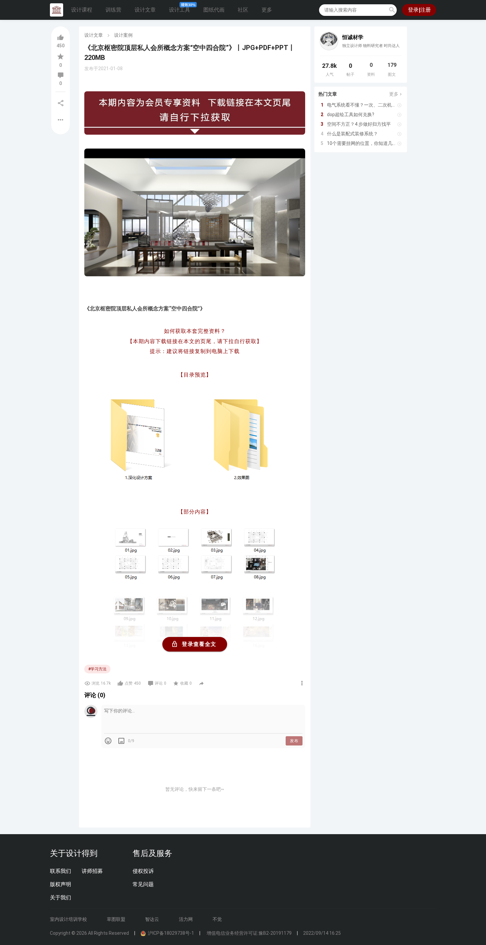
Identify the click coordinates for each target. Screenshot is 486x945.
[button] (392, 10)
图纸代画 (213, 10)
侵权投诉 (143, 871)
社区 (243, 10)
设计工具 (179, 10)
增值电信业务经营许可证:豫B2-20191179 (249, 933)
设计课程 (81, 10)
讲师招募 (92, 871)
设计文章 (145, 10)
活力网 (186, 919)
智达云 (152, 919)
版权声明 (60, 884)
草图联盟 (116, 919)
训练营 (113, 10)
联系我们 (60, 871)
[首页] (56, 10)
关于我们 (60, 897)
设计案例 (123, 35)
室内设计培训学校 (68, 919)
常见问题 (143, 884)
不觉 (217, 919)
